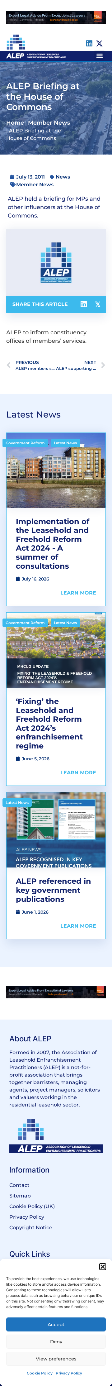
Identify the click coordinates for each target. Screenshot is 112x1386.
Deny (56, 1342)
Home (15, 122)
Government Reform (25, 443)
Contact (19, 1185)
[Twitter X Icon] (99, 43)
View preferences (56, 1359)
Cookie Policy (40, 1373)
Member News (49, 122)
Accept (56, 1324)
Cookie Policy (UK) (32, 1206)
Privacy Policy (69, 1373)
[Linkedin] (89, 43)
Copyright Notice (30, 1228)
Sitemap (20, 1196)
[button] (103, 1267)
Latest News (65, 443)
